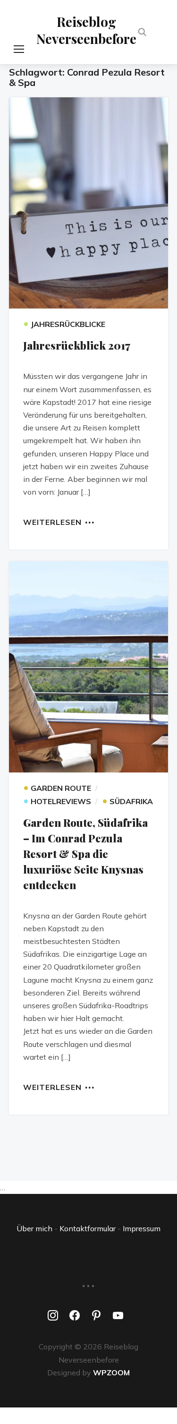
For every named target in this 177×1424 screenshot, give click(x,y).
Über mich (34, 1228)
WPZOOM (111, 1372)
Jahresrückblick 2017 (76, 345)
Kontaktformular (87, 1228)
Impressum (141, 1228)
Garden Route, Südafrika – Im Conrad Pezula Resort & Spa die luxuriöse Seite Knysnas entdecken (85, 853)
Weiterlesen (52, 521)
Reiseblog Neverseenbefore (86, 30)
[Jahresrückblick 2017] (89, 203)
